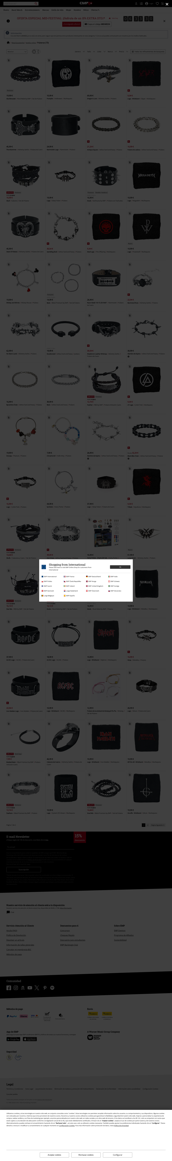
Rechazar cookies (86, 1155)
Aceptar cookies (54, 1155)
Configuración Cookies (67, 1126)
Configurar (117, 1155)
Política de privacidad (121, 1126)
